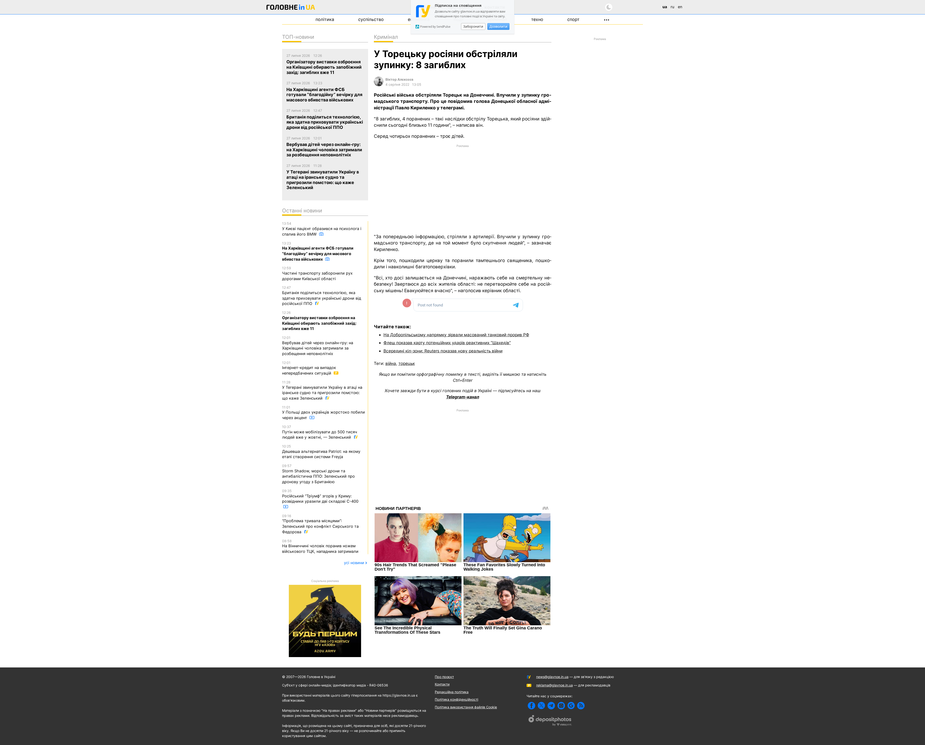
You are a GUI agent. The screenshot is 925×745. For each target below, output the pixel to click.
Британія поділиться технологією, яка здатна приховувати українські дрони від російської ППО (321, 295)
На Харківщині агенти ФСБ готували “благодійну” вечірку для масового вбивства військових (317, 251)
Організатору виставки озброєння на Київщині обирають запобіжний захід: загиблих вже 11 (319, 320)
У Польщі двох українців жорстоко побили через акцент (323, 412)
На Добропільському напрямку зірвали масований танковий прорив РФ (456, 334)
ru (672, 6)
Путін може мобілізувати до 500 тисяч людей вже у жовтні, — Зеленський (319, 432)
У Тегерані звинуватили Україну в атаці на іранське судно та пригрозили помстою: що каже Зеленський (322, 390)
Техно (537, 19)
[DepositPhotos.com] (550, 721)
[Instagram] (561, 705)
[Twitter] (541, 705)
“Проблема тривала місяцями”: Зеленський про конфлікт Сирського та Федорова (320, 524)
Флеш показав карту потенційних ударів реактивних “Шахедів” (447, 342)
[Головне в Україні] (290, 8)
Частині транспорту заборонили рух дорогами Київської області (317, 273)
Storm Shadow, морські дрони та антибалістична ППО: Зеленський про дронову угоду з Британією (318, 474)
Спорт (573, 19)
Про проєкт (444, 677)
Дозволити (498, 26)
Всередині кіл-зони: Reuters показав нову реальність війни (442, 350)
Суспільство (371, 19)
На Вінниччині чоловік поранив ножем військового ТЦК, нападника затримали (320, 546)
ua (664, 6)
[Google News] (571, 705)
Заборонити (473, 26)
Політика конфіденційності (456, 699)
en (680, 6)
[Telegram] (551, 705)
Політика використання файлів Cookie (466, 707)
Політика (325, 19)
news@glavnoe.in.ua (552, 677)
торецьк (406, 363)
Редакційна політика (452, 692)
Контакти (442, 684)
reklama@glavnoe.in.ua (554, 685)
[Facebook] (531, 705)
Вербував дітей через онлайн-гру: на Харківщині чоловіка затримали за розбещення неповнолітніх (317, 346)
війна (390, 363)
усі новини (354, 562)
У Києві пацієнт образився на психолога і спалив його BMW (321, 228)
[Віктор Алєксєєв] (378, 85)
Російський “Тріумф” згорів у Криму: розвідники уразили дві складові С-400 (320, 496)
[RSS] (581, 705)
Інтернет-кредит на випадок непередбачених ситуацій (309, 368)
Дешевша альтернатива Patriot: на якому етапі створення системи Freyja (321, 451)
